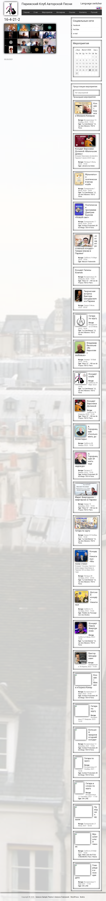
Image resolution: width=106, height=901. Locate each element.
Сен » (96, 50)
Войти (82, 897)
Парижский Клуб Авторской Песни (47, 4)
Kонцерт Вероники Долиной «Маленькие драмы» (86, 151)
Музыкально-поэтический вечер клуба (91, 179)
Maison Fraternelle (88, 262)
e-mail (75, 34)
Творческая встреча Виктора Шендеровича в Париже (90, 296)
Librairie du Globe (88, 166)
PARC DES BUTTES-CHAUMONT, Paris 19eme (87, 856)
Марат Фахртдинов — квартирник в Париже (86, 498)
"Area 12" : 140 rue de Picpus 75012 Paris (87, 282)
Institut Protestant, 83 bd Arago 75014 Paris (88, 227)
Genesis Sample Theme (44, 897)
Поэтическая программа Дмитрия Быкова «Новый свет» (86, 211)
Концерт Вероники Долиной (92, 403)
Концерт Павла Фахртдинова (93, 627)
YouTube (76, 29)
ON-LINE (85, 799)
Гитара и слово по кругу (90, 786)
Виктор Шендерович (92, 656)
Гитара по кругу (93, 317)
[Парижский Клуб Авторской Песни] (10, 8)
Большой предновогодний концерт (92, 735)
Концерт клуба (93, 375)
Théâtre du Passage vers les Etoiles (87, 614)
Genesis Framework (62, 897)
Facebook (76, 25)
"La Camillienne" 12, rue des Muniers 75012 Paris (87, 126)
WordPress (74, 897)
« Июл (77, 50)
